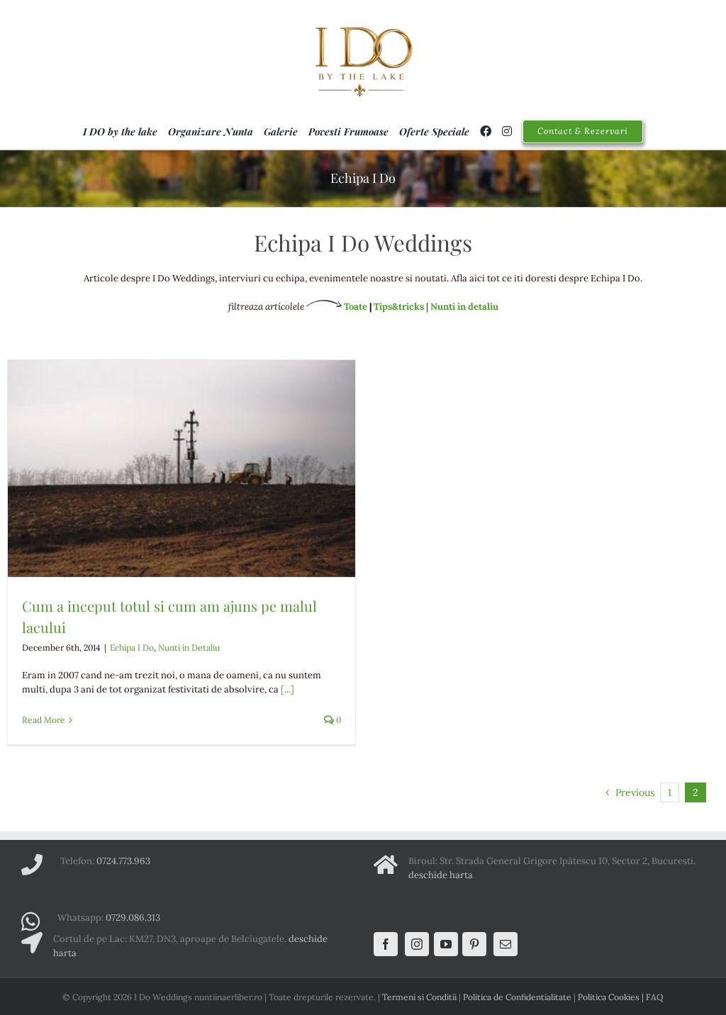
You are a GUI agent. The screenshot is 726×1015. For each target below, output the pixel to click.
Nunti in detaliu (464, 307)
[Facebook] (386, 944)
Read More (43, 719)
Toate (354, 307)
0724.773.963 (123, 861)
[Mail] (505, 944)
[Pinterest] (474, 944)
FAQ (655, 997)
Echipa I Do (132, 647)
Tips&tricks (399, 307)
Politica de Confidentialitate (517, 997)
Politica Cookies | (612, 997)
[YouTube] (446, 944)
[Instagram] (417, 944)
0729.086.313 (133, 918)
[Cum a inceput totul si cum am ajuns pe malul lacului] (181, 468)
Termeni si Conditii (419, 997)
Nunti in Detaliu (189, 647)
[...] (287, 689)
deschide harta (440, 875)
